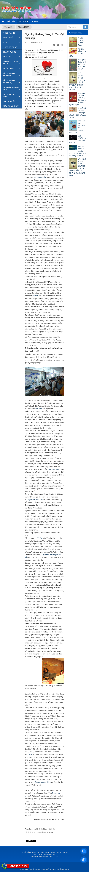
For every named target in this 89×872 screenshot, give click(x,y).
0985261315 (18, 866)
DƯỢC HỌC (7, 56)
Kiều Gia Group (64, 869)
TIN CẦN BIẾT (8, 37)
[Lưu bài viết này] (62, 45)
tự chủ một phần (40, 177)
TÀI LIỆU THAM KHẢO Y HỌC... (9, 81)
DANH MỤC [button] (22, 21)
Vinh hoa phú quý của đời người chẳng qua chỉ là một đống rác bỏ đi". (77, 151)
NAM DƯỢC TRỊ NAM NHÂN (11, 62)
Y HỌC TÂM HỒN (9, 33)
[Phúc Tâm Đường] (16, 9)
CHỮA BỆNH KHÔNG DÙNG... (11, 88)
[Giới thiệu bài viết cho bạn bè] (54, 45)
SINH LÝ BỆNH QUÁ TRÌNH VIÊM (77, 52)
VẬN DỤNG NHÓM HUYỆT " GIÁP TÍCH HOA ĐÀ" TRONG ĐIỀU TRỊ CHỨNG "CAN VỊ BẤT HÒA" (77, 167)
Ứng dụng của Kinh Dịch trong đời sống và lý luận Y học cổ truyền (77, 99)
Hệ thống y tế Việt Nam (42, 782)
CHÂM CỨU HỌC (9, 52)
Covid (30, 754)
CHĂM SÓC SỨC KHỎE (9, 95)
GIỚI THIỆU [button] (11, 21)
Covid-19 (35, 296)
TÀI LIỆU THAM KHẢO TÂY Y (9, 74)
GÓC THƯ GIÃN (9, 101)
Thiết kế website (51, 869)
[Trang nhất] (2, 21)
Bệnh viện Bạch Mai (35, 499)
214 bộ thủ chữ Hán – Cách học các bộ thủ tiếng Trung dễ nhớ (77, 112)
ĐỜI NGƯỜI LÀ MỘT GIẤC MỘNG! (77, 139)
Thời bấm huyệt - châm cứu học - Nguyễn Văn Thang (77, 126)
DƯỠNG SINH (8, 68)
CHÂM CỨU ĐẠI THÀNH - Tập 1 (81, 41)
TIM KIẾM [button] (34, 21)
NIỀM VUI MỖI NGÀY (11, 106)
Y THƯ (5, 42)
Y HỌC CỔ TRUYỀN (10, 47)
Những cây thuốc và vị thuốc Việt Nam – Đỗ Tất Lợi (82, 64)
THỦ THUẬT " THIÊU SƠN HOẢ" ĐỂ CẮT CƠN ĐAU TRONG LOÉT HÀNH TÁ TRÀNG (77, 81)
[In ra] (58, 45)
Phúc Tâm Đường (40, 869)
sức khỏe (38, 408)
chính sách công (53, 469)
